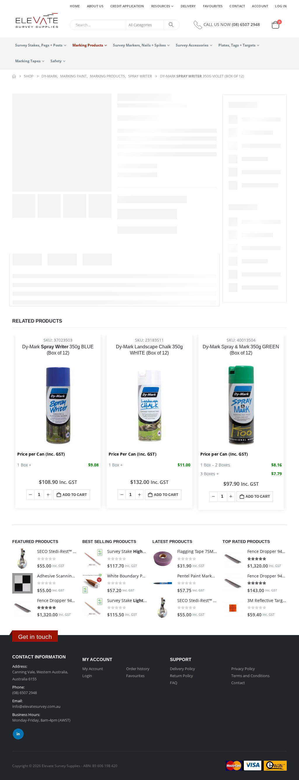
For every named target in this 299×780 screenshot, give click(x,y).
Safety (56, 60)
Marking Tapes (28, 60)
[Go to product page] (22, 559)
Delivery (188, 6)
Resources (160, 6)
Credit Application (127, 6)
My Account (92, 668)
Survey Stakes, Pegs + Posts (38, 45)
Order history (138, 668)
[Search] (171, 25)
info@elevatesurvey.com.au (36, 706)
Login (87, 675)
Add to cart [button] (74, 495)
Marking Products (87, 45)
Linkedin (18, 734)
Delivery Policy (182, 668)
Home (75, 6)
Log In (281, 6)
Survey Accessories (192, 45)
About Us (95, 6)
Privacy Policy (243, 668)
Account (260, 6)
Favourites (213, 6)
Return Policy (181, 675)
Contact (237, 6)
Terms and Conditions (250, 675)
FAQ (173, 682)
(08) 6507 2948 (246, 24)
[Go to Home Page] (14, 76)
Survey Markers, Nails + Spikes (139, 45)
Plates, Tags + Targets (236, 45)
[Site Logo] (35, 21)
